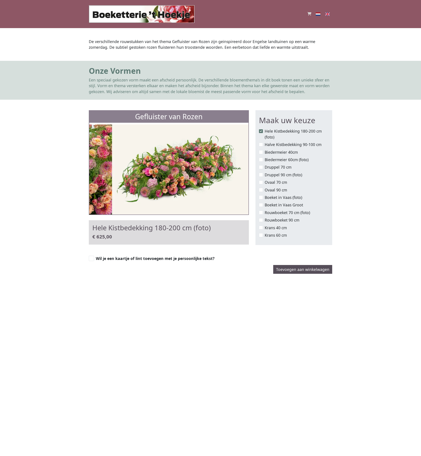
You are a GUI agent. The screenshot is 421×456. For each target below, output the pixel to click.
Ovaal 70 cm (276, 182)
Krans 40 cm (276, 227)
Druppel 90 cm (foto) (283, 174)
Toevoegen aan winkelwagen (302, 269)
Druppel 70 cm (278, 167)
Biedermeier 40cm (281, 152)
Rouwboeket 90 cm (282, 220)
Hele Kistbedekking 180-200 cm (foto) (293, 133)
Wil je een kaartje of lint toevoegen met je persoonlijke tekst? (155, 258)
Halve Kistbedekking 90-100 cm (293, 144)
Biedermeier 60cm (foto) (287, 159)
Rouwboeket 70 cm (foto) (287, 212)
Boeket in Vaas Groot (284, 204)
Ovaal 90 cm (276, 190)
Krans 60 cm (276, 235)
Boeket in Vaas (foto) (283, 197)
